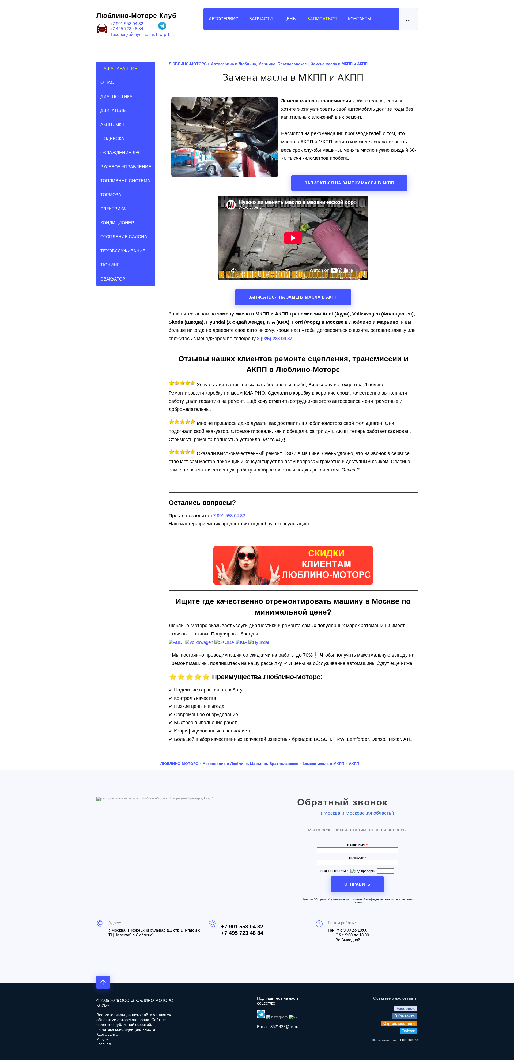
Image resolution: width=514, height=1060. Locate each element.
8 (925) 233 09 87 (274, 338)
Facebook (405, 1008)
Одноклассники (399, 1023)
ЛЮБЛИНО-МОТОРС (188, 64)
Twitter (408, 1031)
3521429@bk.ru (284, 1026)
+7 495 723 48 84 (126, 29)
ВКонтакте (404, 1016)
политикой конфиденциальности (373, 899)
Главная (103, 1044)
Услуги (102, 1039)
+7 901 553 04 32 (126, 23)
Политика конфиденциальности (125, 1029)
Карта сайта (107, 1034)
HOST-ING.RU (409, 1040)
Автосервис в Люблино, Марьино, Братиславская (259, 64)
